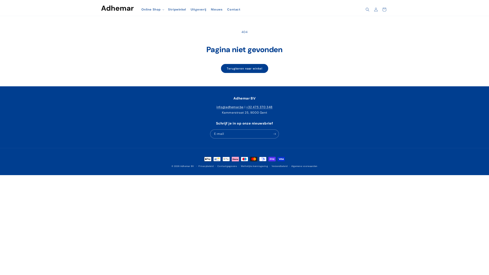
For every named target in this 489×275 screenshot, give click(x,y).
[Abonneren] (274, 133)
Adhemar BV (187, 166)
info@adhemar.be (230, 107)
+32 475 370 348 (259, 107)
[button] (152, 9)
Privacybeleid (206, 166)
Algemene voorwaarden (304, 166)
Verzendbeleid (279, 166)
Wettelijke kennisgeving (254, 166)
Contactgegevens (227, 166)
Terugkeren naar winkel (244, 68)
